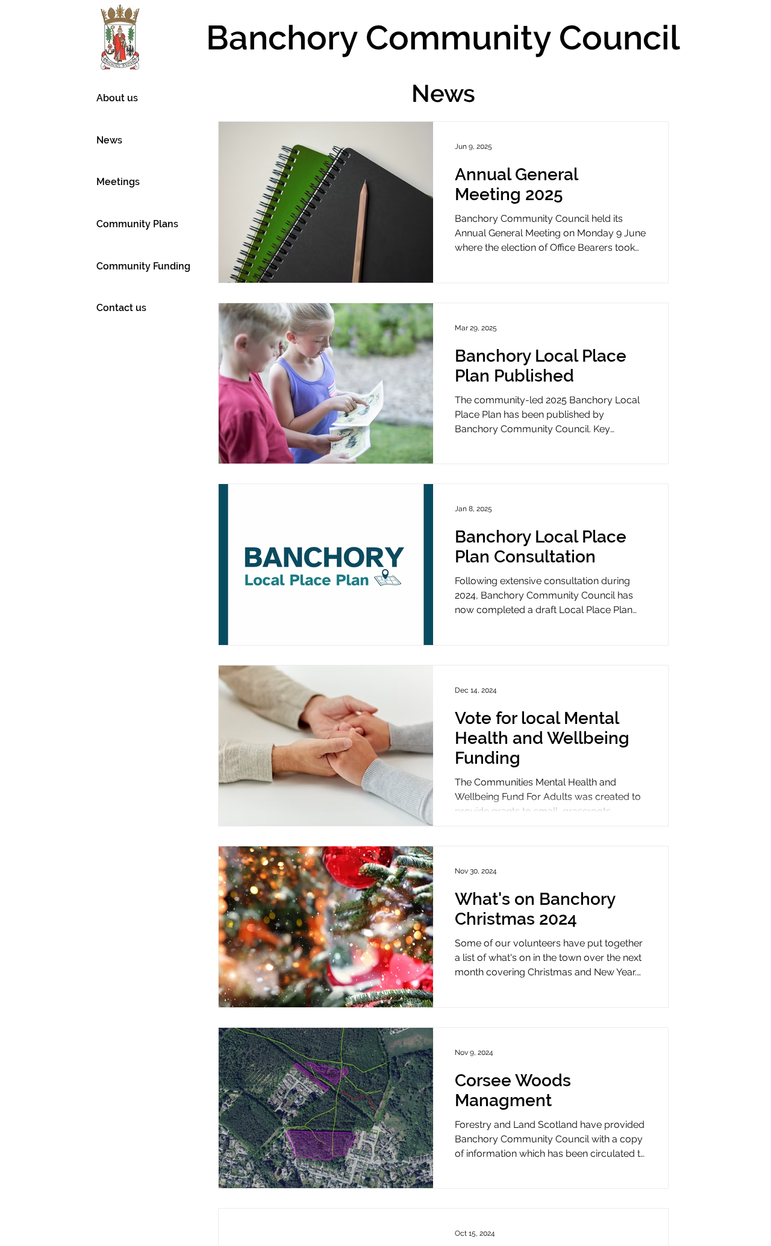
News (109, 140)
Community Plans (137, 224)
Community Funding (143, 266)
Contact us (121, 307)
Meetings (118, 181)
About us (117, 98)
